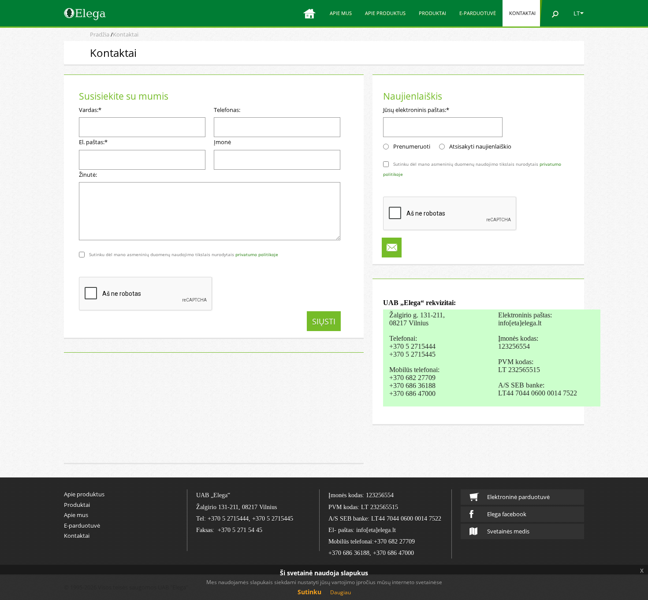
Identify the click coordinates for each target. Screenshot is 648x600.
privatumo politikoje (256, 254)
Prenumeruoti (411, 146)
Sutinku (309, 592)
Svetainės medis (508, 531)
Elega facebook (506, 514)
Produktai (432, 13)
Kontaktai (522, 13)
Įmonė (222, 142)
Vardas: (90, 110)
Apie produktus (385, 13)
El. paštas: (93, 142)
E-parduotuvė (477, 13)
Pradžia (99, 34)
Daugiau (340, 592)
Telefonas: (227, 110)
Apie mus (341, 13)
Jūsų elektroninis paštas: (416, 110)
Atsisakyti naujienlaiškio (480, 146)
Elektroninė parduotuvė (518, 497)
